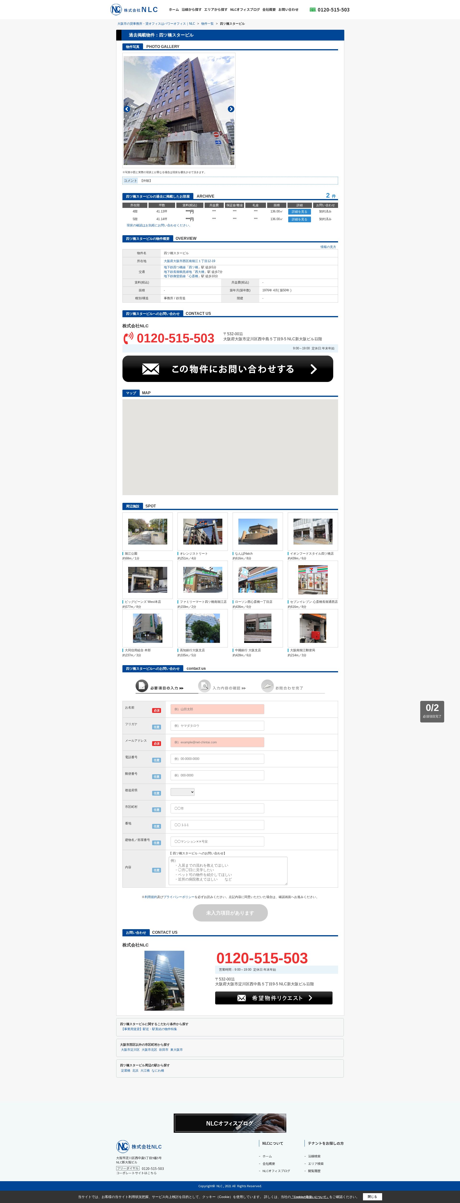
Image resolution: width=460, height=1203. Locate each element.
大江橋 (145, 1070)
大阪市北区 (149, 1049)
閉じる (372, 1196)
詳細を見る (299, 211)
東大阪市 (176, 1049)
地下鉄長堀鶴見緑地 (178, 272)
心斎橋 (193, 276)
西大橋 (199, 272)
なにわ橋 (158, 1070)
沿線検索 (314, 1156)
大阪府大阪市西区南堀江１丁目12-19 (189, 261)
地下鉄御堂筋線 (175, 276)
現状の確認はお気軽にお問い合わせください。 (159, 225)
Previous (127, 109)
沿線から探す (192, 9)
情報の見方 (328, 247)
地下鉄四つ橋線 (175, 267)
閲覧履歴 (314, 1170)
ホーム (174, 9)
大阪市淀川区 (130, 1049)
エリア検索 (316, 1163)
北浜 (135, 1070)
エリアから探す (216, 9)
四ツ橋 (193, 267)
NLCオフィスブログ (245, 9)
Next (231, 109)
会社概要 (269, 9)
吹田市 (163, 1049)
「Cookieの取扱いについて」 (310, 1197)
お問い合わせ (288, 9)
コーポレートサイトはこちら (136, 1173)
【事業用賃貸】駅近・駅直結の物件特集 (149, 1029)
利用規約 (151, 897)
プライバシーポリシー (179, 897)
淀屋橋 (125, 1070)
